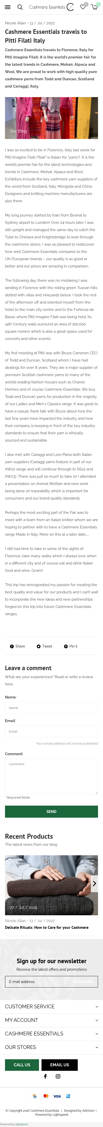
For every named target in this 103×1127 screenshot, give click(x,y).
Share (20, 646)
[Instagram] (58, 1076)
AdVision (88, 1110)
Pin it (74, 646)
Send (51, 811)
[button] (7, 7)
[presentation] (94, 883)
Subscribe (83, 981)
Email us (59, 1065)
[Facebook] (45, 1076)
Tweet (47, 646)
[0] (94, 7)
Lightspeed (21, 1124)
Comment (14, 754)
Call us (22, 1065)
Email (10, 721)
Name (11, 697)
